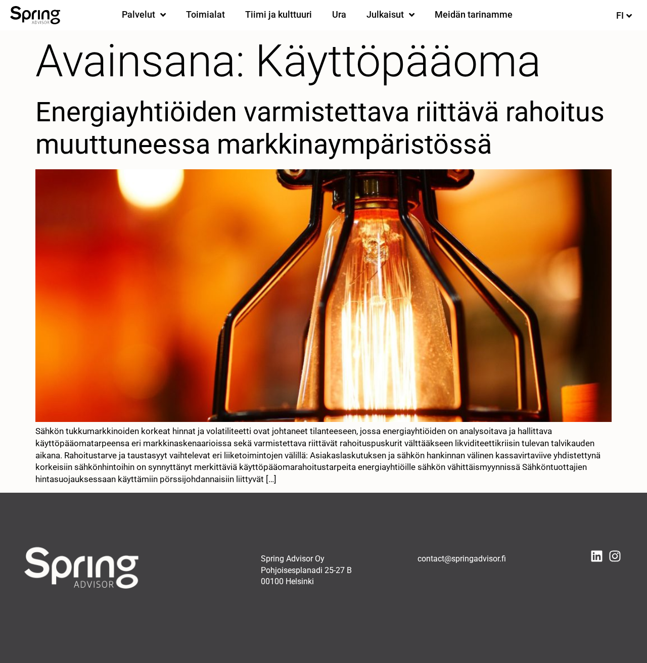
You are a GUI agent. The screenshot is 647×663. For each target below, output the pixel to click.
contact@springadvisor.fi (462, 558)
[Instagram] (615, 556)
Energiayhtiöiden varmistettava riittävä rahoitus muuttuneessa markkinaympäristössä (320, 128)
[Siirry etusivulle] (35, 15)
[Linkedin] (596, 556)
